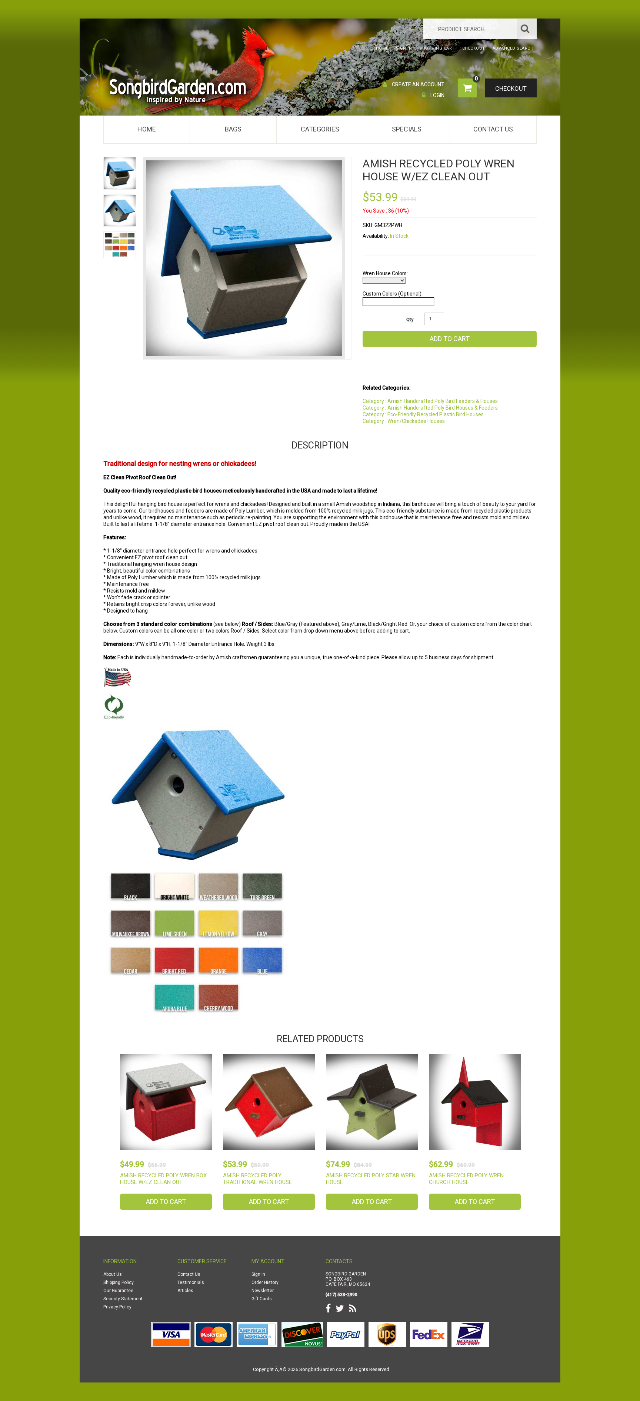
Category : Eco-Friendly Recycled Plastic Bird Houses (423, 414)
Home (146, 129)
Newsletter (262, 1290)
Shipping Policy (118, 1282)
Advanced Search (513, 48)
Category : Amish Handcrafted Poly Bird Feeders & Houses (430, 401)
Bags (233, 129)
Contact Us (493, 129)
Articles (185, 1290)
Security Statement (123, 1298)
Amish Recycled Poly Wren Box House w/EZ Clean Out (163, 1178)
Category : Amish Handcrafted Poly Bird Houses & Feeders (430, 408)
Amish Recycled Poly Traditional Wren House (257, 1178)
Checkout (511, 88)
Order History (265, 1282)
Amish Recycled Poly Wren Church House (466, 1178)
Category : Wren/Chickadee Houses (404, 421)
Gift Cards (261, 1298)
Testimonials (190, 1282)
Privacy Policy (117, 1307)
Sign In (258, 1274)
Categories (320, 129)
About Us (112, 1274)
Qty (409, 319)
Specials (406, 129)
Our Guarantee (118, 1290)
